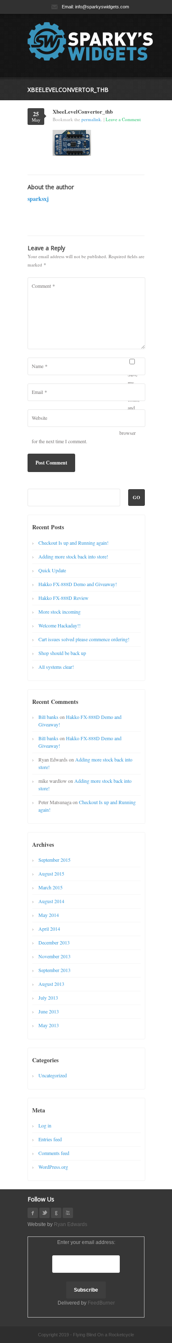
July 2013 (48, 997)
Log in (44, 1125)
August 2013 (51, 983)
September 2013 (54, 970)
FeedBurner (101, 1303)
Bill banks (48, 716)
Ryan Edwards (70, 1224)
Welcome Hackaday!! (59, 625)
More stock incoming (59, 611)
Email (39, 391)
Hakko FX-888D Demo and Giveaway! (77, 584)
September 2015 (54, 859)
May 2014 (48, 914)
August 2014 (51, 901)
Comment (43, 285)
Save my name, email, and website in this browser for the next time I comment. (85, 407)
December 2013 (54, 942)
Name (39, 366)
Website (39, 417)
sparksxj (38, 198)
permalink (91, 119)
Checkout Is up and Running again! (73, 542)
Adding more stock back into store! (73, 556)
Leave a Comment (123, 119)
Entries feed (50, 1139)
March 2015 (50, 887)
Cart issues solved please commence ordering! (83, 639)
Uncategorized (52, 1075)
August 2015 (51, 873)
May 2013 (48, 1025)
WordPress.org (53, 1166)
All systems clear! (56, 666)
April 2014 (49, 928)
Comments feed (53, 1153)
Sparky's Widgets (90, 41)
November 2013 (54, 956)
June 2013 (48, 1011)
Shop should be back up (62, 653)
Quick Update (52, 570)
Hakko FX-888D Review (63, 597)
